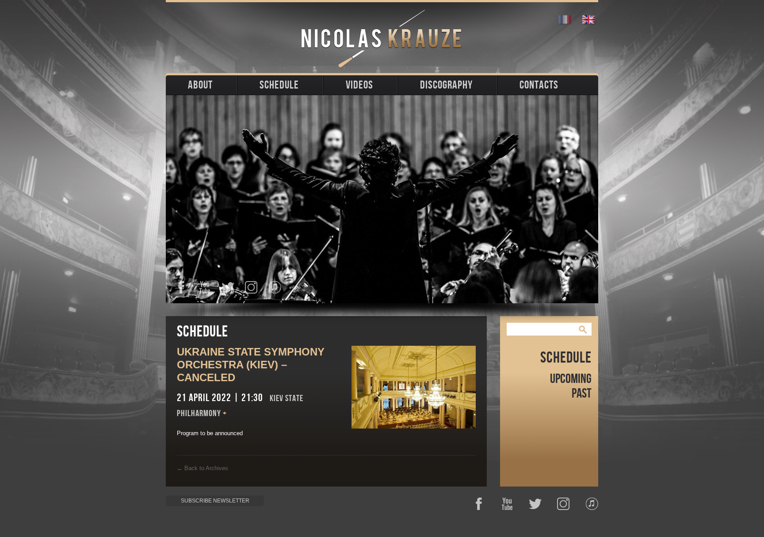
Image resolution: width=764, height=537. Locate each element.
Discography (446, 85)
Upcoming (571, 379)
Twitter (228, 287)
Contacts (539, 85)
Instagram (251, 287)
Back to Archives (202, 468)
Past (582, 394)
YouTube (204, 287)
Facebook (181, 287)
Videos (359, 85)
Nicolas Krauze (382, 38)
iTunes (274, 287)
